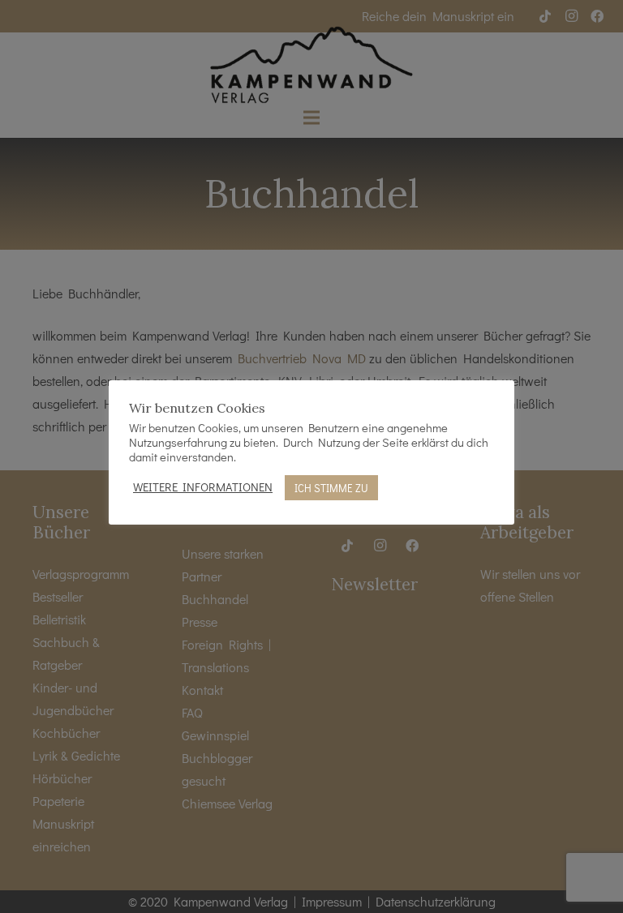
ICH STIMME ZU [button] (331, 488)
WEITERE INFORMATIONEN (203, 487)
